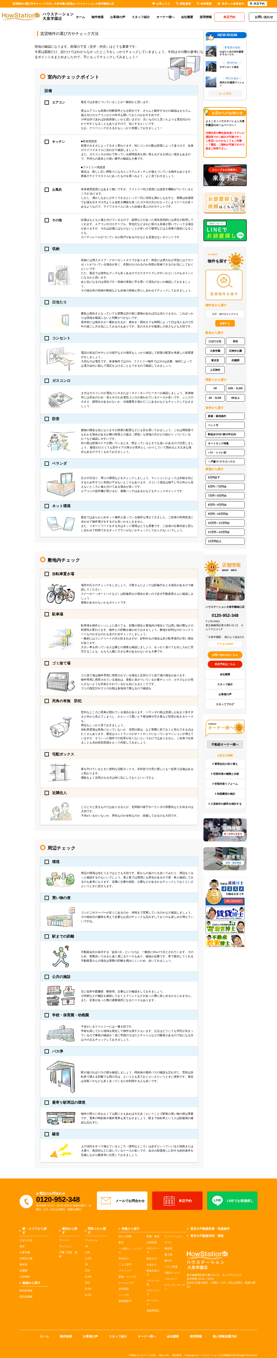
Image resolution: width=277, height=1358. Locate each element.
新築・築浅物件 (217, 416)
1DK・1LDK (235, 388)
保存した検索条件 (233, 3)
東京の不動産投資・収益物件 (210, 1228)
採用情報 (206, 17)
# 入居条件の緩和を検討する (225, 803)
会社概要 (187, 17)
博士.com (164, 1355)
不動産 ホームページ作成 (142, 1355)
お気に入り (163, 3)
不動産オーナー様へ (225, 744)
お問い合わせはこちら (225, 654)
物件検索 (98, 17)
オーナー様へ (165, 17)
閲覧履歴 (185, 3)
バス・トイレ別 (217, 452)
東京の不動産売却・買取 (207, 1235)
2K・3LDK (215, 397)
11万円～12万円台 (219, 532)
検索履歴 (206, 3)
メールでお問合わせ (130, 1201)
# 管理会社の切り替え (225, 763)
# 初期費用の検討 (225, 793)
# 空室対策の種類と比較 (225, 773)
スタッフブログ (225, 704)
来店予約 (185, 1201)
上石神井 (215, 369)
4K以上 (235, 397)
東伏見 (215, 360)
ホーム (80, 17)
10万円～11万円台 (219, 523)
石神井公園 (235, 350)
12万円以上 (214, 541)
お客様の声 (117, 17)
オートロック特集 (218, 443)
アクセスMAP (225, 643)
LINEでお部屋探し (240, 1201)
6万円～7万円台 (217, 486)
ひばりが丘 (215, 341)
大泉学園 (215, 350)
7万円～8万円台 (217, 495)
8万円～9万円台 (217, 504)
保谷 (235, 341)
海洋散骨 (177, 1355)
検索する (225, 323)
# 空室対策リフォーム (225, 783)
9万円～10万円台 (218, 513)
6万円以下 (214, 477)
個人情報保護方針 (225, 1336)
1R (215, 388)
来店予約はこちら (225, 664)
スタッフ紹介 (141, 17)
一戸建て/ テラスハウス (221, 461)
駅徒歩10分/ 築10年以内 (222, 434)
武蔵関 (235, 360)
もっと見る (225, 93)
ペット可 (213, 425)
